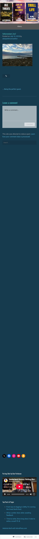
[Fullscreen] (34, 494)
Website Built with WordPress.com (14, 528)
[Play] (5, 494)
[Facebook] (9, 456)
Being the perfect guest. (12, 89)
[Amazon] (23, 456)
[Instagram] (14, 456)
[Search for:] (19, 143)
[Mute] (31, 494)
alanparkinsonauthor (10, 39)
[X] (4, 456)
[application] (19, 486)
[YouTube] (18, 456)
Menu (19, 26)
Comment (29, 124)
